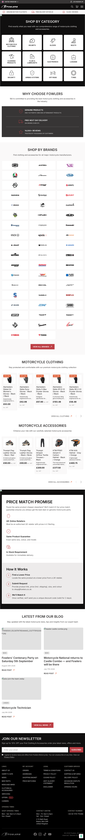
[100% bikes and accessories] (15, 165)
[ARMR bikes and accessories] (15, 185)
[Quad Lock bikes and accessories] (70, 275)
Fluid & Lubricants (32, 62)
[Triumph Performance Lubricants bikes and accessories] (70, 315)
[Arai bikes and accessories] (70, 175)
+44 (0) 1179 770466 (75, 814)
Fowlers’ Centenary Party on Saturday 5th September (20, 659)
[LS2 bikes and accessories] (15, 245)
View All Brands (41, 347)
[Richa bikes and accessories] (42, 285)
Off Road (53, 77)
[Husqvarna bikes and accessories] (15, 225)
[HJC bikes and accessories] (70, 215)
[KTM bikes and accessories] (70, 235)
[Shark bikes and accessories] (15, 305)
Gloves (53, 45)
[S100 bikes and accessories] (15, 295)
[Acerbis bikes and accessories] (42, 165)
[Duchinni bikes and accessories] (15, 195)
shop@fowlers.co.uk (22, 589)
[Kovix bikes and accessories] (42, 235)
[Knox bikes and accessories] (15, 235)
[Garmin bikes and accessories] (70, 205)
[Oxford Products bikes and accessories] (70, 265)
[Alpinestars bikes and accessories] (42, 175)
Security (11, 77)
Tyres (73, 77)
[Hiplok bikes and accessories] (42, 215)
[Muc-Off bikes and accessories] (70, 255)
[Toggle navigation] (82, 7)
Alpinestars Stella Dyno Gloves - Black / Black (26, 390)
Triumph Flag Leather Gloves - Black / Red (9, 452)
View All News (41, 725)
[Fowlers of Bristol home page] (9, 6)
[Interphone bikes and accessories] (42, 225)
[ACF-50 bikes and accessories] (70, 165)
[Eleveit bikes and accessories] (70, 195)
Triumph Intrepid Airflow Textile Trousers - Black (42, 455)
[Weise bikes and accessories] (70, 325)
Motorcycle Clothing (11, 45)
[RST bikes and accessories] (70, 285)
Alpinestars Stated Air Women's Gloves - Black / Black (9, 391)
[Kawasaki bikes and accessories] (70, 225)
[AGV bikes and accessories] (15, 175)
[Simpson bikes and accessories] (15, 315)
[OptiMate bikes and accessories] (42, 265)
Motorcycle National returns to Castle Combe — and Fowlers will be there (63, 661)
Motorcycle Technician (16, 707)
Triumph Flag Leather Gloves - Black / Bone (26, 452)
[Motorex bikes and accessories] (15, 255)
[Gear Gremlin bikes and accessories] (15, 215)
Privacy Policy (9, 757)
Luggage (73, 62)
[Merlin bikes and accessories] (42, 245)
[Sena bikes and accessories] (70, 295)
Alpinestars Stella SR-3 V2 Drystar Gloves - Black (75, 390)
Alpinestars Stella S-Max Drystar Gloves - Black (42, 390)
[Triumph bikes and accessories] (42, 315)
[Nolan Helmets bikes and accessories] (15, 265)
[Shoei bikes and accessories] (70, 305)
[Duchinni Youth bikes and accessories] (42, 195)
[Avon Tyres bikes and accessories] (42, 185)
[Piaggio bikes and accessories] (15, 275)
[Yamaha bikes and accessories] (15, 335)
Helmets (32, 45)
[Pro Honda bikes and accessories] (42, 275)
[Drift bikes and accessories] (70, 185)
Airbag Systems (32, 77)
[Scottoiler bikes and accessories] (42, 295)
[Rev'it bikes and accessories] (15, 285)
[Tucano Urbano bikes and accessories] (15, 325)
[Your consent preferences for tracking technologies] (81, 836)
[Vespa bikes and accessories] (42, 325)
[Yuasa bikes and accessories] (42, 335)
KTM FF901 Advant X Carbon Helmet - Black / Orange (59, 455)
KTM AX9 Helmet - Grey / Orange (75, 452)
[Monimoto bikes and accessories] (70, 245)
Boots (73, 45)
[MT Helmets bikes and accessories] (42, 255)
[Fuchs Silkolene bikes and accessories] (15, 205)
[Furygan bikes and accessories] (42, 205)
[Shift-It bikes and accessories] (42, 305)
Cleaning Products (11, 62)
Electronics (52, 62)
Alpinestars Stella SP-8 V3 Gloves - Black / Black (59, 390)
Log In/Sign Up (78, 2)
